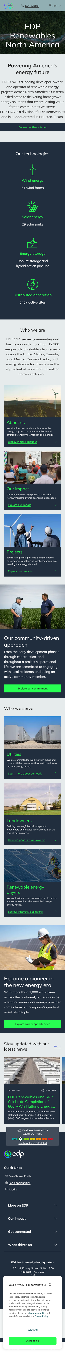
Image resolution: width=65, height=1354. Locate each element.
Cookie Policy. (41, 1316)
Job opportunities (19, 1182)
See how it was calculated (32, 1142)
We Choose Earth (20, 1176)
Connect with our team (32, 127)
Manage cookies (37, 1313)
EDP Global (32, 5)
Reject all (32, 1329)
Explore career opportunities (32, 1024)
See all (57, 1046)
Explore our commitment (33, 688)
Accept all (32, 1340)
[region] (32, 1312)
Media (13, 1189)
